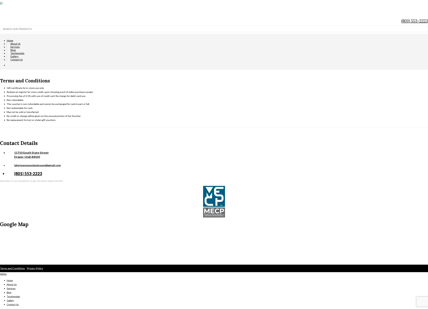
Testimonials (17, 53)
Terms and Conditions (12, 268)
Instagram (424, 13)
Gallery (14, 56)
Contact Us (16, 59)
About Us (15, 44)
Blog (13, 50)
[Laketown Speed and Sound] (184, 3)
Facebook (409, 13)
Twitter (416, 13)
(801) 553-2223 (414, 21)
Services (15, 47)
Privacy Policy (35, 268)
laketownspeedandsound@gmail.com (37, 165)
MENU (3, 274)
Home (10, 40)
